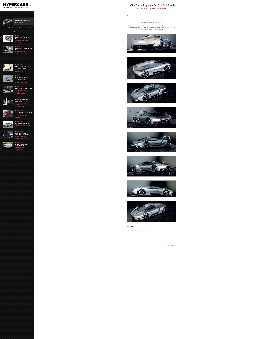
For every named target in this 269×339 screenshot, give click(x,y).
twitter (22, 27)
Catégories (17, 7)
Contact (27, 7)
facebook (28, 27)
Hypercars (17, 4)
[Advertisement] (14, 58)
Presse (22, 7)
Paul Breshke (130, 226)
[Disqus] (151, 281)
